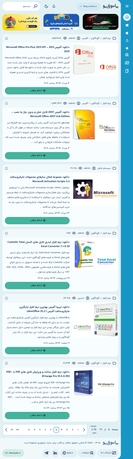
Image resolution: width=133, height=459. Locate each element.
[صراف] (21, 22)
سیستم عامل (104, 168)
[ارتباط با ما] (127, 63)
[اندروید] (127, 48)
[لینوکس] (127, 40)
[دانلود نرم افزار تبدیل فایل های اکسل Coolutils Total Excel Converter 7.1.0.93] (95, 265)
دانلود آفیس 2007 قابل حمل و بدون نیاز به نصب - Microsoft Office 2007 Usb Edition (41, 114)
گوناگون (95, 38)
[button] (78, 430)
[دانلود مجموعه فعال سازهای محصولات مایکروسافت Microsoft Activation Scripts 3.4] (95, 200)
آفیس (85, 38)
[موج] (100, 22)
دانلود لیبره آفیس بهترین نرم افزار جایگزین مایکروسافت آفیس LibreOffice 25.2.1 (44, 309)
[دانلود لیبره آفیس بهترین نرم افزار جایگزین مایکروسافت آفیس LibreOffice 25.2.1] (95, 330)
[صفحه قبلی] (84, 430)
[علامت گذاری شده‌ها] (127, 71)
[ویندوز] (127, 25)
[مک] (127, 33)
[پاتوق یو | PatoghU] (110, 6)
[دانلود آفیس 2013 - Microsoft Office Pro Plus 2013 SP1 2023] (95, 70)
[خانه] (127, 17)
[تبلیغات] (127, 54)
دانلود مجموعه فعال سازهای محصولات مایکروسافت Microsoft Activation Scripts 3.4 (40, 179)
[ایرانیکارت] (61, 22)
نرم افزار (107, 38)
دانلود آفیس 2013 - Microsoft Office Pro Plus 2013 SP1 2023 (38, 49)
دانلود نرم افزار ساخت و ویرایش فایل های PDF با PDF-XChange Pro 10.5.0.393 (38, 374)
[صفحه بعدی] (6, 430)
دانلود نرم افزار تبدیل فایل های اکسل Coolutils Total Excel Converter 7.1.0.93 (38, 244)
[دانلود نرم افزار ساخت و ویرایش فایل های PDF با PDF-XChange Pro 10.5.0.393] (95, 395)
